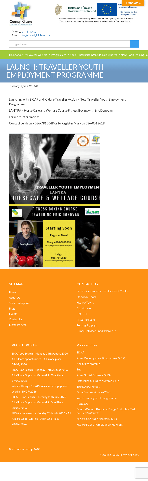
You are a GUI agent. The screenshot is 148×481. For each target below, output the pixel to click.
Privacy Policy (130, 455)
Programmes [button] (58, 54)
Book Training (135, 54)
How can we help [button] (37, 54)
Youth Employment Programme (97, 398)
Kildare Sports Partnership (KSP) (97, 419)
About (19, 54)
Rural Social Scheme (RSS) (94, 375)
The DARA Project (88, 386)
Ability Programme (88, 364)
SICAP (80, 352)
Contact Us (15, 319)
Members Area (18, 324)
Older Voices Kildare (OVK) (93, 392)
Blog (12, 308)
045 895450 (28, 31)
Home (12, 54)
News (124, 54)
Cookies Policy (109, 455)
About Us (14, 297)
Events (13, 313)
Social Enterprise (80, 54)
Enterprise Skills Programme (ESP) (98, 381)
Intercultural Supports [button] (103, 54)
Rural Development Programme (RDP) (101, 358)
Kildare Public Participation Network (100, 424)
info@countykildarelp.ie (35, 35)
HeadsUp (83, 403)
